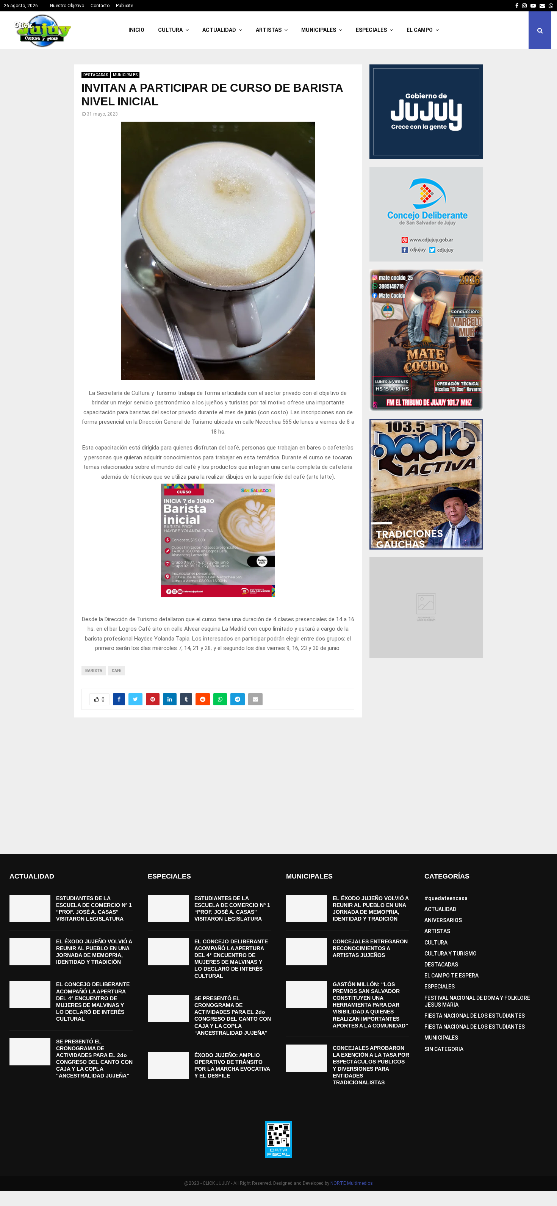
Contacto (100, 5)
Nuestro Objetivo (67, 5)
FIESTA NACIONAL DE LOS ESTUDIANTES (474, 1016)
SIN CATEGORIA (443, 1049)
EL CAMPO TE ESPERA (451, 976)
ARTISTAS (269, 30)
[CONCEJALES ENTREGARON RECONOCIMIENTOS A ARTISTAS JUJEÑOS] (306, 951)
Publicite (124, 5)
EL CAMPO (420, 30)
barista (93, 671)
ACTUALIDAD (219, 30)
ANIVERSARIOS (443, 920)
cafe (116, 671)
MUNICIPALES (318, 30)
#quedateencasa (446, 898)
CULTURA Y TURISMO (450, 954)
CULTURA (170, 30)
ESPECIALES (371, 30)
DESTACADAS (95, 75)
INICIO (136, 30)
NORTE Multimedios (351, 1183)
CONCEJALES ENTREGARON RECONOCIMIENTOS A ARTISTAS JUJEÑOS (370, 948)
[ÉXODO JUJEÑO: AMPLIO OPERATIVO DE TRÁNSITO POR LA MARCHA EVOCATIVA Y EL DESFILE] (168, 1065)
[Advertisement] (278, 786)
